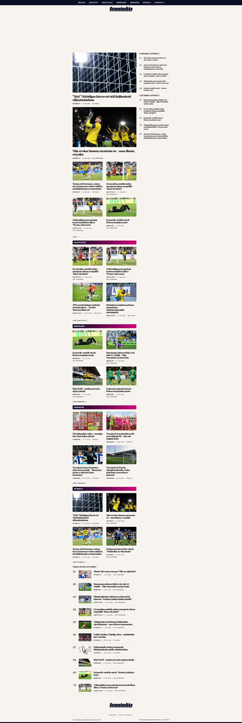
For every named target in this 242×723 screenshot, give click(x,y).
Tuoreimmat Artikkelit (149, 54)
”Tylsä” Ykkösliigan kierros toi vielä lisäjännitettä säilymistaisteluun (102, 98)
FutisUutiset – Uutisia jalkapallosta (120, 715)
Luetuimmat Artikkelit (149, 95)
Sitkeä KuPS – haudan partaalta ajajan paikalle (86, 390)
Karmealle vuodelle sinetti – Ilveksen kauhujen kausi (118, 221)
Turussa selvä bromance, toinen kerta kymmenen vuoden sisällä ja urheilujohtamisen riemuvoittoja (87, 186)
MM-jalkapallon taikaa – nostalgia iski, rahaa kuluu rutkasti (87, 435)
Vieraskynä (134, 3)
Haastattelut (107, 3)
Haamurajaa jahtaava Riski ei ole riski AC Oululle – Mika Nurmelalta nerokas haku (120, 355)
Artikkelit (147, 3)
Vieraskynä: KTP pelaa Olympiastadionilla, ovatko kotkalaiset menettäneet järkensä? (118, 471)
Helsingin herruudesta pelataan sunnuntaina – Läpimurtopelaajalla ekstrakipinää (120, 309)
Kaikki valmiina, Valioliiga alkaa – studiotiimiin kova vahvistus (114, 635)
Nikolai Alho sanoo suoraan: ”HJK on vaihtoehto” (115, 571)
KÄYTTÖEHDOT (165, 720)
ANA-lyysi (81, 3)
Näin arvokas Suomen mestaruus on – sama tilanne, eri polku (104, 152)
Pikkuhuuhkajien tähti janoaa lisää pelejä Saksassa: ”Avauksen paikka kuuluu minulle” (113, 598)
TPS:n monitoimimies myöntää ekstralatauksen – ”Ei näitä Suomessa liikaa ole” (86, 307)
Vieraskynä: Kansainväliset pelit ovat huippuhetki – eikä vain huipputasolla (120, 436)
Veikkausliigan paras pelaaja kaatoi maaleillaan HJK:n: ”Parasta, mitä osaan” (85, 222)
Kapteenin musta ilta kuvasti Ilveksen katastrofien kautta (118, 390)
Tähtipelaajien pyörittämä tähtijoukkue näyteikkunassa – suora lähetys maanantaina (113, 623)
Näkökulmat (121, 3)
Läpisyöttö (93, 3)
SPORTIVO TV (159, 3)
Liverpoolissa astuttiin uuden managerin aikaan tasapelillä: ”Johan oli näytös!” (119, 186)
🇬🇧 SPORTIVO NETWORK (154, 720)
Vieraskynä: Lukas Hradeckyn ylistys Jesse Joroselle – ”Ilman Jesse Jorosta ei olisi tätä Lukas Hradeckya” (87, 471)
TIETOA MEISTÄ (143, 720)
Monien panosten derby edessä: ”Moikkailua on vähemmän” (120, 550)
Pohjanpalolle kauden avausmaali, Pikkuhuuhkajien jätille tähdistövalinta (111, 648)
